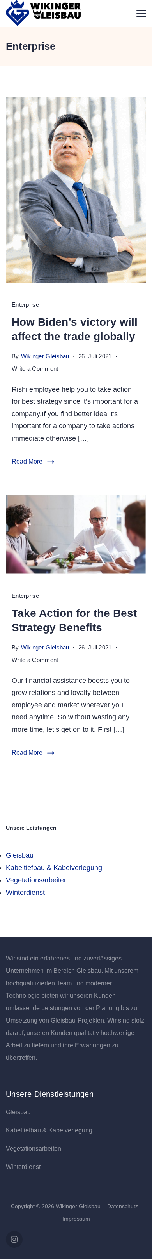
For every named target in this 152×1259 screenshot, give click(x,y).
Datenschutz (123, 1206)
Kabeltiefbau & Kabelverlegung (54, 868)
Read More (27, 461)
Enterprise (25, 304)
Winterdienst (25, 892)
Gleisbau (20, 855)
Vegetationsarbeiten (37, 880)
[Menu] (141, 13)
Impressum (76, 1219)
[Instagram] (14, 1239)
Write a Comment (35, 370)
